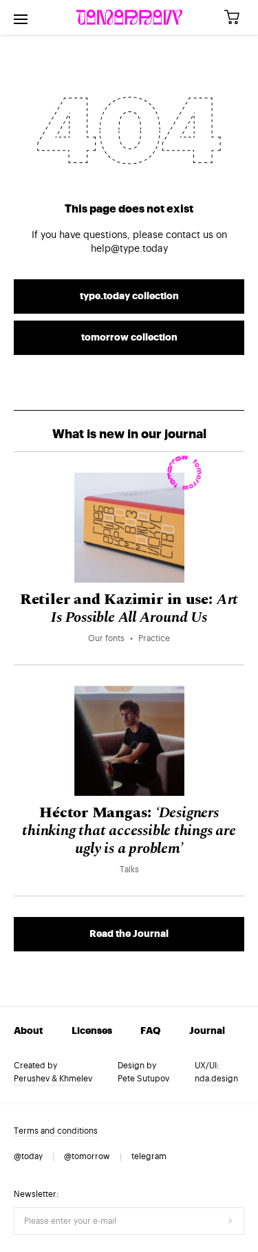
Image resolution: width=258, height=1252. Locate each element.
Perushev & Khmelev (53, 1079)
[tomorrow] (129, 17)
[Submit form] (230, 1221)
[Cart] (236, 17)
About (28, 1031)
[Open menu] (21, 17)
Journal (207, 1031)
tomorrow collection (129, 338)
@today (28, 1156)
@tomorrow (87, 1156)
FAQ (150, 1031)
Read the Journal (129, 934)
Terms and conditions (56, 1131)
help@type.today (129, 249)
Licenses (92, 1031)
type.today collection (129, 296)
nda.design (216, 1079)
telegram (148, 1156)
